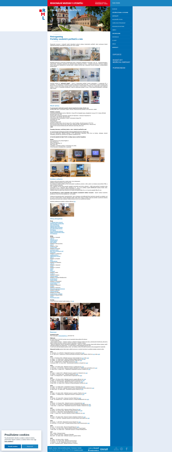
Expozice (55, 447)
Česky (113, 2)
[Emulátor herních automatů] (95, 103)
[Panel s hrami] (55, 103)
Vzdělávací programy (119, 23)
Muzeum (114, 9)
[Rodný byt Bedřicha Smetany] (121, 61)
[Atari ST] (95, 161)
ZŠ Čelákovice (53, 233)
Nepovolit (30, 446)
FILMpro (52, 286)
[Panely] (90, 81)
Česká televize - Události (56, 293)
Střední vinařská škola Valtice (57, 232)
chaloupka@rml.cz (62, 335)
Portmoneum (74, 447)
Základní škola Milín (55, 226)
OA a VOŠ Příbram (54, 225)
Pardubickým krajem (78, 449)
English (118, 2)
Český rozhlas (53, 280)
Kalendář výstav (117, 19)
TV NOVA (52, 271)
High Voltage (53, 242)
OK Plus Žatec (53, 247)
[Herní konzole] (54, 81)
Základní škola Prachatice (56, 227)
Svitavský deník (54, 240)
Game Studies (53, 241)
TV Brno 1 (52, 273)
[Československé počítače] (95, 60)
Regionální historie (118, 26)
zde (75, 201)
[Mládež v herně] (60, 316)
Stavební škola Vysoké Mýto (57, 223)
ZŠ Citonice (53, 230)
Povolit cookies (13, 446)
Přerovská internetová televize (57, 288)
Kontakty (80, 447)
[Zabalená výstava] (62, 216)
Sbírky (114, 30)
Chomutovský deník (55, 282)
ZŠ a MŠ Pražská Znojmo (56, 228)
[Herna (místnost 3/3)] (71, 103)
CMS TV (52, 238)
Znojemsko (53, 252)
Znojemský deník (54, 250)
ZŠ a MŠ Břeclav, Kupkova (56, 231)
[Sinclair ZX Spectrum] (77, 161)
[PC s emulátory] (60, 176)
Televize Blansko (54, 291)
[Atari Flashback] (59, 161)
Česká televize (53, 261)
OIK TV (52, 245)
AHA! (51, 260)
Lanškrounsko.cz (54, 255)
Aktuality (50, 447)
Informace (115, 37)
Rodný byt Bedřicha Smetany (64, 447)
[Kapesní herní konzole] (69, 81)
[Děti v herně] (55, 329)
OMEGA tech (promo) (55, 256)
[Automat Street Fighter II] (86, 103)
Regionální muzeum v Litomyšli (66, 3)
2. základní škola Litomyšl (56, 222)
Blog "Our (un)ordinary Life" (57, 251)
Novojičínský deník (54, 297)
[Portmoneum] (121, 67)
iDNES (51, 266)
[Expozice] (121, 54)
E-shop (114, 40)
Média (114, 44)
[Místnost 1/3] (60, 60)
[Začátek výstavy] (81, 60)
